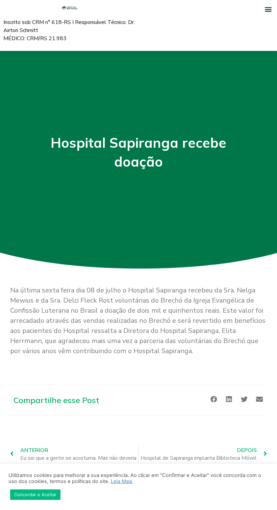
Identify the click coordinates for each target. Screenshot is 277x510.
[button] (268, 9)
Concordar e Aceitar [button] (35, 494)
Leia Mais (121, 481)
